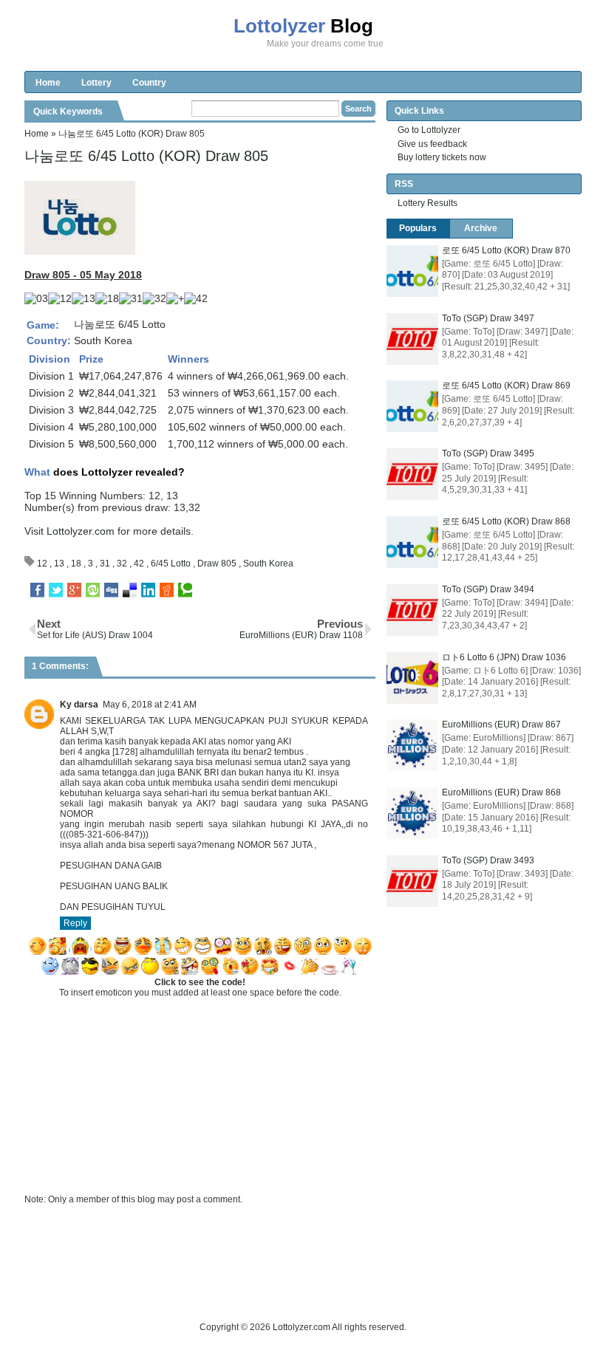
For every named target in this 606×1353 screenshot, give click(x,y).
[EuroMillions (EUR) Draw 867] (412, 745)
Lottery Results (427, 203)
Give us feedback (432, 144)
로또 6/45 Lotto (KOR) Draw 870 (506, 250)
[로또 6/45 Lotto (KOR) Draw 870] (412, 271)
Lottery (96, 83)
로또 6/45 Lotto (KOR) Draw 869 (506, 385)
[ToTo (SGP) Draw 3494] (412, 610)
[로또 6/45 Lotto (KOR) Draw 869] (412, 406)
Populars (418, 228)
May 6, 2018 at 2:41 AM (150, 704)
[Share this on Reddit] (167, 590)
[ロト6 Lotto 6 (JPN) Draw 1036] (412, 678)
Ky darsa (79, 704)
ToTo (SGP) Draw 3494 (488, 589)
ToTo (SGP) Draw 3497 (488, 318)
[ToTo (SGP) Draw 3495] (412, 474)
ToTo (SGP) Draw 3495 (488, 453)
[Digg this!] (111, 590)
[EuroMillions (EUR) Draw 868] (412, 813)
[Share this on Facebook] (37, 590)
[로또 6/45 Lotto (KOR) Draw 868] (412, 542)
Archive (480, 228)
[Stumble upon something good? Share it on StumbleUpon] (93, 590)
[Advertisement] (293, 1286)
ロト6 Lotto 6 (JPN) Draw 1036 (504, 657)
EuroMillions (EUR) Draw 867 (501, 724)
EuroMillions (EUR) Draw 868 (501, 792)
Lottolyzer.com (81, 531)
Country (149, 83)
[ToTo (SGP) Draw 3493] (412, 881)
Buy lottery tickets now (442, 157)
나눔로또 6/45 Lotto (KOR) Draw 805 (146, 156)
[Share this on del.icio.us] (130, 590)
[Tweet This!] (56, 590)
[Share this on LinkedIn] (148, 590)
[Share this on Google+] (74, 590)
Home (48, 83)
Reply (75, 923)
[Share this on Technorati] (185, 590)
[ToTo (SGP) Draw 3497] (412, 339)
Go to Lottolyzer (429, 130)
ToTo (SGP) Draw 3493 (488, 860)
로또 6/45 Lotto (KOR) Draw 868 (506, 521)
